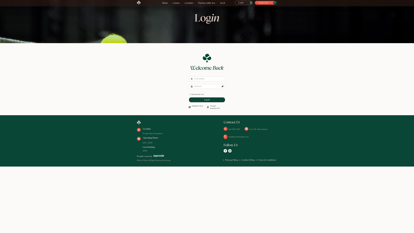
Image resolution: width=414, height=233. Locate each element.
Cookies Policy (248, 160)
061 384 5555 (234, 129)
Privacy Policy (231, 160)
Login (241, 3)
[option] (207, 21)
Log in (207, 100)
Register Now (197, 106)
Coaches (189, 3)
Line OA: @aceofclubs (258, 129)
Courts (176, 3)
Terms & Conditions (267, 160)
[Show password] (222, 86)
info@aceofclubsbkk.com (238, 137)
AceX (222, 3)
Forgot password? (215, 107)
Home (165, 3)
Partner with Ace (206, 3)
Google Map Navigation (153, 133)
